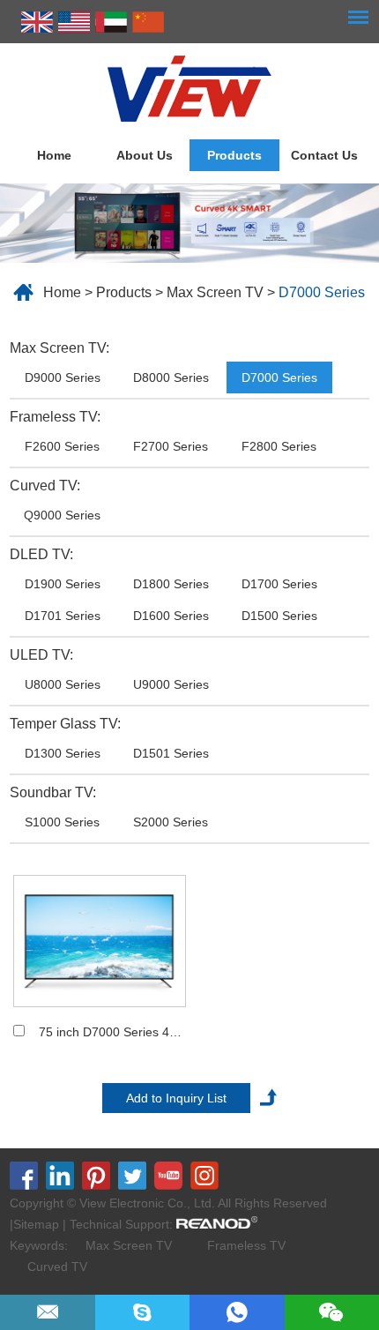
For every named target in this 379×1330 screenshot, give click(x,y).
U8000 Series (62, 684)
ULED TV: (41, 654)
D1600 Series (171, 616)
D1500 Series (279, 616)
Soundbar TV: (53, 792)
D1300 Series (62, 753)
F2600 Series (62, 446)
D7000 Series (322, 292)
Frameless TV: (55, 416)
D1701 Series (62, 616)
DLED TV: (41, 554)
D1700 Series (279, 584)
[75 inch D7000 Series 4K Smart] (99, 941)
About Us (144, 155)
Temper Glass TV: (65, 723)
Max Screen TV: (59, 347)
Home (54, 155)
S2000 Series (170, 822)
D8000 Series (171, 377)
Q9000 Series (62, 515)
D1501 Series (171, 753)
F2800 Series (279, 446)
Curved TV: (45, 485)
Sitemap (36, 1224)
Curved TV (57, 1266)
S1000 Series (62, 822)
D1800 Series (171, 584)
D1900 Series (62, 584)
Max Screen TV (215, 292)
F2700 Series (170, 446)
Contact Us (324, 155)
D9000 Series (62, 377)
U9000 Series (171, 684)
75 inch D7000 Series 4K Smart (126, 1032)
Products (234, 155)
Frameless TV (246, 1245)
